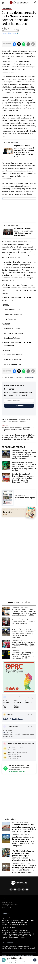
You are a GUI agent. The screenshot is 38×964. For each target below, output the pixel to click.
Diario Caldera (25, 920)
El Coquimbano (23, 930)
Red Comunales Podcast (14, 948)
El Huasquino (14, 924)
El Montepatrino (14, 934)
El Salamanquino (14, 938)
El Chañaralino (15, 920)
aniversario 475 (24, 420)
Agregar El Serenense (9, 33)
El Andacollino (23, 932)
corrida (15, 422)
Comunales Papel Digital (9, 946)
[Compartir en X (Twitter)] (19, 44)
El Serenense (14, 930)
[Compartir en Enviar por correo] (28, 44)
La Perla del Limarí (25, 934)
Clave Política (22, 946)
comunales (6, 422)
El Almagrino (5, 920)
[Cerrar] (35, 960)
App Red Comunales (30, 948)
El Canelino (25, 936)
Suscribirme (19, 406)
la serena (23, 422)
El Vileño (22, 938)
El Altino (24, 922)
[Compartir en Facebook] (14, 44)
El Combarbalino (15, 936)
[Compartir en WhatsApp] (23, 44)
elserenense (7, 28)
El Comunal (5, 930)
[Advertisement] (19, 538)
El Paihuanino (13, 932)
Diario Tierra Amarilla (14, 922)
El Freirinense (23, 924)
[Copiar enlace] (33, 44)
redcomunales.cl (7, 902)
